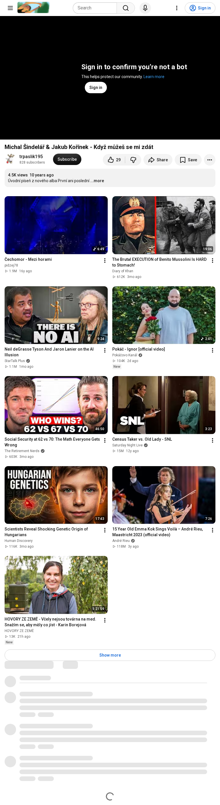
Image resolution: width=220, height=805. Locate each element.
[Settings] (176, 8)
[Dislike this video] (133, 160)
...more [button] (97, 180)
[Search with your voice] (145, 8)
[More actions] (209, 160)
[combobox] (96, 8)
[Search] (126, 8)
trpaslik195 (31, 156)
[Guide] (10, 8)
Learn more (154, 76)
